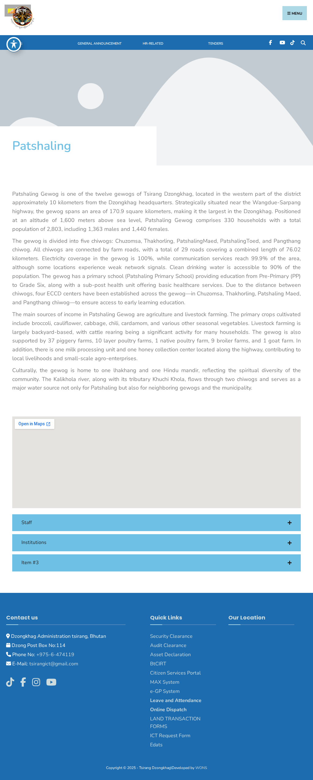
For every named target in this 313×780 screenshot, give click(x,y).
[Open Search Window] (303, 42)
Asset (156, 654)
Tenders (215, 43)
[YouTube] (281, 42)
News (17, 43)
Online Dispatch (168, 709)
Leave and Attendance (176, 700)
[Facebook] (271, 42)
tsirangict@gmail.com (53, 663)
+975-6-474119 (54, 654)
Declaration (177, 654)
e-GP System (165, 691)
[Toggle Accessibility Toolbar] (13, 44)
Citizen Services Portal (175, 673)
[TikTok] (292, 42)
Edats (156, 744)
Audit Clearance (168, 645)
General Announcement (100, 43)
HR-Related (153, 43)
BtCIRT (158, 663)
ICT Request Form (170, 735)
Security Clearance (171, 636)
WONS (201, 767)
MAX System (164, 682)
